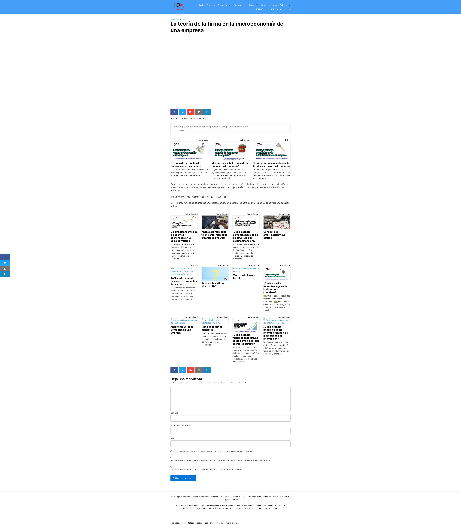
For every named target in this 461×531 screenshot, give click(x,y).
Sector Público (280, 5)
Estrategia (203, 140)
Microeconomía (177, 19)
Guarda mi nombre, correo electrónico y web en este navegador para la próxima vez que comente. (213, 451)
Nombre (175, 413)
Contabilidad (285, 214)
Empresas (238, 5)
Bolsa (251, 5)
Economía (222, 5)
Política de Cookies (190, 497)
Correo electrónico (181, 426)
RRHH (288, 140)
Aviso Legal (175, 497)
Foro (272, 9)
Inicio (201, 5)
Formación (258, 9)
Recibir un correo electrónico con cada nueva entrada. (206, 469)
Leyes (263, 5)
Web (172, 438)
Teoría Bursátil (191, 214)
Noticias (211, 5)
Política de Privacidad (209, 497)
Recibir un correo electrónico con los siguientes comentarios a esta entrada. (221, 460)
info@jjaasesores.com (230, 499)
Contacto (281, 9)
